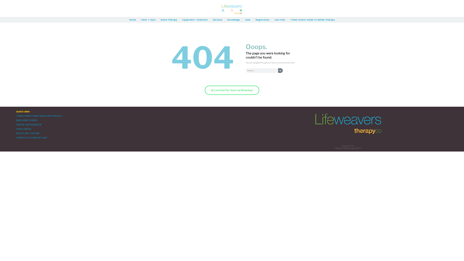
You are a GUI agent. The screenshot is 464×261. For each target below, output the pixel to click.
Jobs (247, 19)
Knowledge (233, 19)
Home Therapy (169, 19)
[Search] (280, 70)
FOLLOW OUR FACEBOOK (28, 124)
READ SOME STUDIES (26, 120)
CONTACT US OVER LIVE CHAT (31, 137)
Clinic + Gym (148, 19)
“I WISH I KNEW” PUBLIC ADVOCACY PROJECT (39, 115)
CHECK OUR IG (23, 128)
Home (132, 19)
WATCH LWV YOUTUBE (27, 133)
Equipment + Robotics (195, 19)
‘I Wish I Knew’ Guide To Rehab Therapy (312, 19)
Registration (263, 19)
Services (217, 19)
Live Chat (280, 19)
